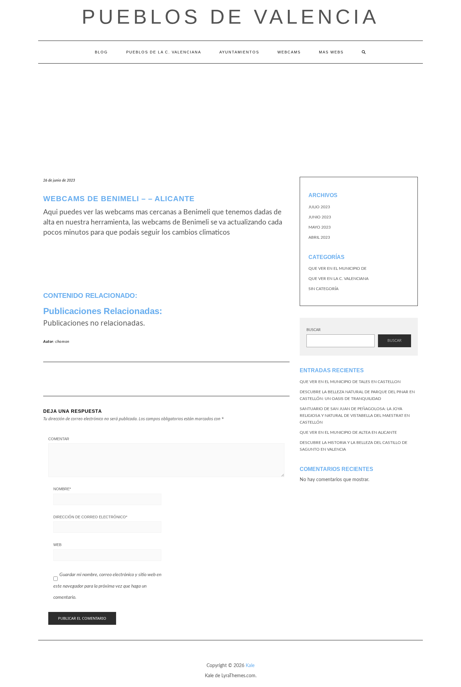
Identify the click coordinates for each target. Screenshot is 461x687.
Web (57, 545)
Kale (250, 665)
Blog (101, 52)
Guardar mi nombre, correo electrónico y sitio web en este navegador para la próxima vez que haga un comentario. (107, 586)
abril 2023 (319, 237)
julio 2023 (319, 207)
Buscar (313, 330)
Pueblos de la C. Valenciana (163, 52)
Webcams (289, 52)
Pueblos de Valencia (230, 16)
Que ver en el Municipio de (337, 268)
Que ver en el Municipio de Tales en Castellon (350, 382)
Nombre (62, 489)
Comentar (58, 439)
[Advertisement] (230, 114)
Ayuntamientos (239, 52)
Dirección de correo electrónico (90, 517)
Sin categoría (323, 289)
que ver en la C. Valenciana (338, 279)
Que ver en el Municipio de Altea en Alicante (348, 432)
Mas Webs (331, 52)
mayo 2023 (319, 227)
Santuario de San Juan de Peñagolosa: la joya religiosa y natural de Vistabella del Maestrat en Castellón (355, 415)
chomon (62, 342)
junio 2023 (319, 217)
